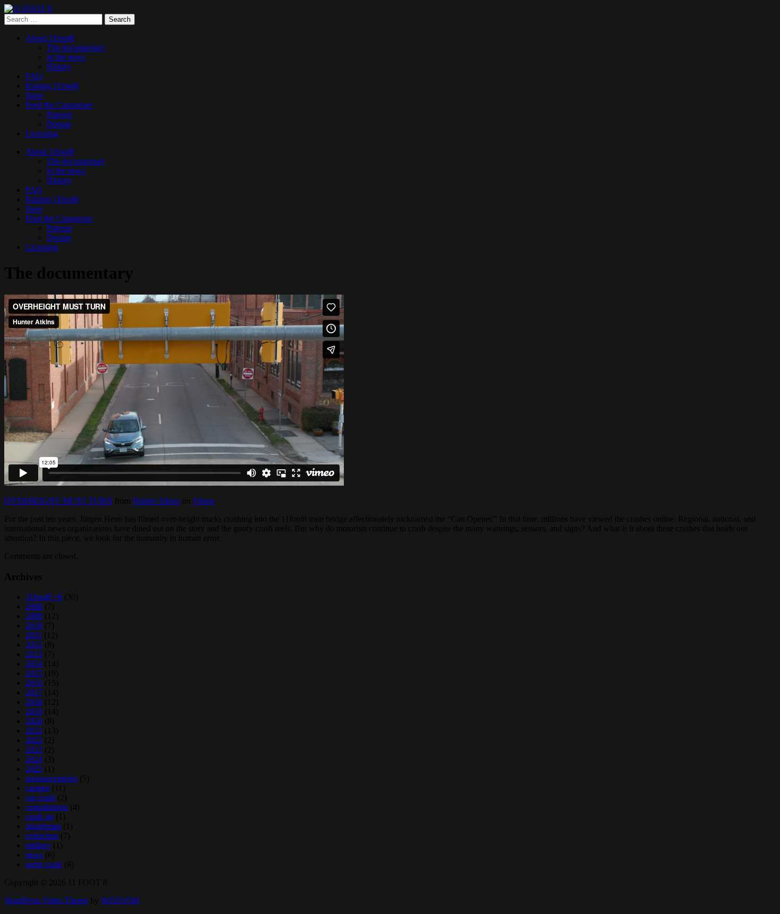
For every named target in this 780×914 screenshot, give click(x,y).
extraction (41, 835)
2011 (33, 635)
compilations (46, 807)
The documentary (76, 47)
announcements (51, 778)
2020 (33, 721)
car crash (40, 797)
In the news (66, 57)
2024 (33, 759)
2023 (33, 749)
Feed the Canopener (59, 104)
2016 (33, 682)
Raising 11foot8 (52, 85)
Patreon (59, 114)
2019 (33, 711)
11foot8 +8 (43, 596)
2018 (33, 701)
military (38, 845)
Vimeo (204, 500)
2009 (33, 615)
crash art (39, 816)
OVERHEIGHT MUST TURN (58, 500)
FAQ (33, 76)
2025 (33, 768)
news (34, 854)
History (59, 66)
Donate (59, 123)
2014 (33, 663)
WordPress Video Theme (46, 900)
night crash (43, 864)
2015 (33, 673)
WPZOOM (120, 900)
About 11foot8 (49, 37)
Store (34, 95)
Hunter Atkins (156, 500)
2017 (33, 692)
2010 (33, 625)
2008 (33, 606)
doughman (43, 826)
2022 (33, 740)
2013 (33, 654)
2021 (33, 730)
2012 (33, 644)
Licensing (41, 133)
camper (37, 787)
